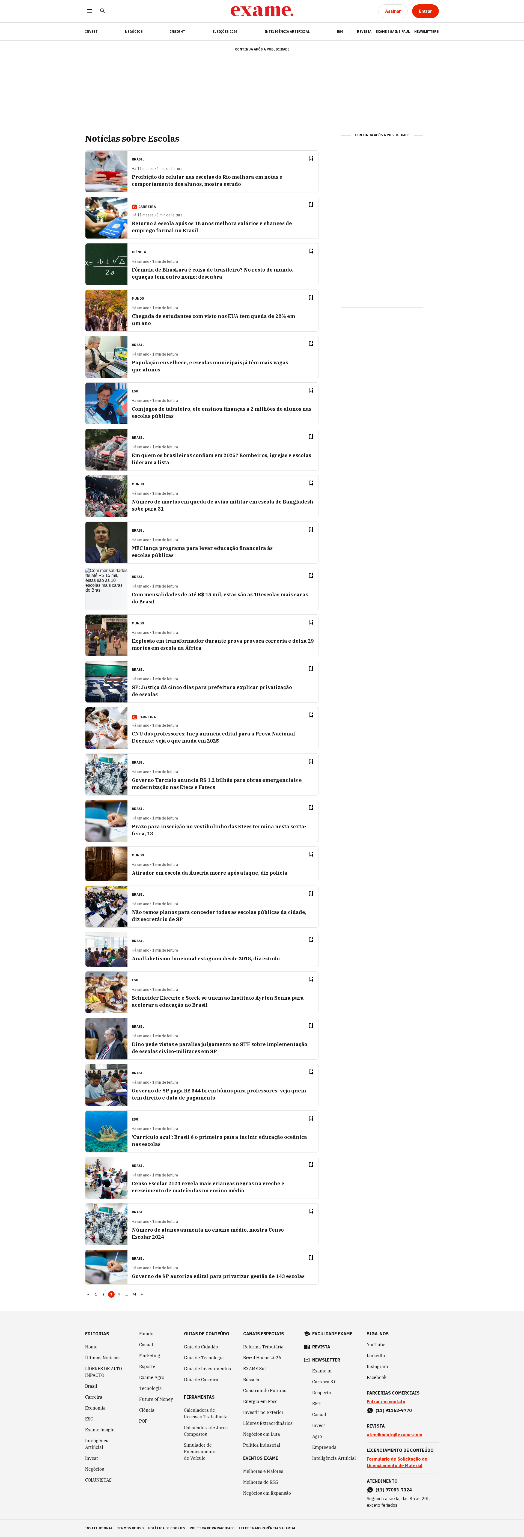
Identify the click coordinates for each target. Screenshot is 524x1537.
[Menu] (89, 11)
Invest (91, 1458)
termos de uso (130, 1528)
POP (143, 1421)
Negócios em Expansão (267, 1493)
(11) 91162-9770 (394, 1410)
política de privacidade (212, 1528)
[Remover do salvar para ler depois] (311, 158)
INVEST (91, 31)
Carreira (93, 1397)
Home (91, 1347)
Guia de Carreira (201, 1379)
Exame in (322, 1371)
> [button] (142, 1294)
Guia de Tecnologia (204, 1357)
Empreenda (324, 1447)
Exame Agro (151, 1377)
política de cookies (166, 1528)
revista (321, 1347)
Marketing (149, 1355)
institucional (99, 1528)
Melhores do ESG (260, 1482)
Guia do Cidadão (201, 1347)
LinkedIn (376, 1355)
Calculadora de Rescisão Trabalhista (206, 1413)
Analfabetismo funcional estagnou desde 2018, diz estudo (206, 958)
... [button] (126, 1294)
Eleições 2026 (225, 31)
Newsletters (426, 31)
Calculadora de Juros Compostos (206, 1431)
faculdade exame (332, 1333)
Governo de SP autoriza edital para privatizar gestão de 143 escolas (218, 1276)
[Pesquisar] (102, 11)
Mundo (146, 1333)
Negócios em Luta (261, 1434)
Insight (177, 31)
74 (134, 1294)
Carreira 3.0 (324, 1381)
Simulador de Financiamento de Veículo (199, 1451)
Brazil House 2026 (262, 1357)
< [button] (88, 1294)
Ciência (146, 1410)
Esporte (147, 1366)
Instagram (377, 1366)
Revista (364, 31)
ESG (340, 31)
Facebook (376, 1377)
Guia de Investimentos (207, 1368)
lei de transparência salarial (267, 1528)
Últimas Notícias (102, 1357)
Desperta (321, 1392)
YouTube (376, 1344)
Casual (146, 1344)
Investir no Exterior (263, 1412)
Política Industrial (261, 1445)
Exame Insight (100, 1429)
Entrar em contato (386, 1401)
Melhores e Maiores (263, 1471)
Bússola (251, 1379)
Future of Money (156, 1399)
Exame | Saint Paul (393, 31)
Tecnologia (150, 1388)
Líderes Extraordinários (268, 1423)
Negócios (134, 31)
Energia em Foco (260, 1401)
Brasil (91, 1386)
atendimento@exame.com (394, 1434)
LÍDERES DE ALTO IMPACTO (103, 1372)
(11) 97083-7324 (394, 1490)
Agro (317, 1436)
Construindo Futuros (264, 1390)
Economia (95, 1408)
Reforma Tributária (263, 1347)
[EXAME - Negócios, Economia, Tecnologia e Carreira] (262, 11)
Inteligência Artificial (287, 31)
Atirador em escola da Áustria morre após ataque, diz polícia (209, 873)
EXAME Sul (254, 1368)
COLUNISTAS (98, 1480)
